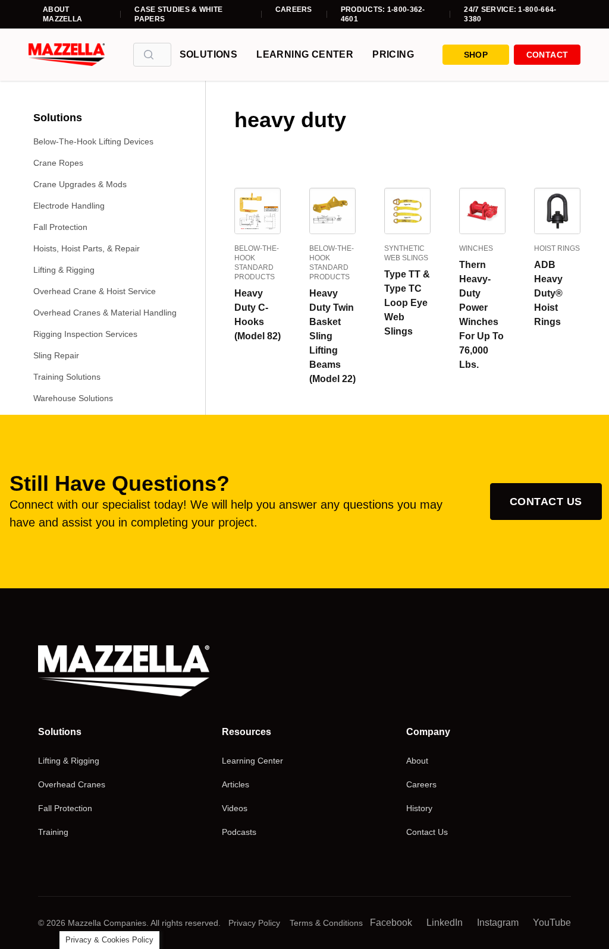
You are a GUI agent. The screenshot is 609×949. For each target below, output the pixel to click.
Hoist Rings (557, 248)
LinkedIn (444, 923)
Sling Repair (56, 355)
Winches (476, 248)
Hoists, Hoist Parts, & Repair (86, 248)
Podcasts (239, 832)
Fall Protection (60, 227)
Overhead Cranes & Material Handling (105, 312)
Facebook (391, 923)
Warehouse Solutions (73, 398)
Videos (234, 808)
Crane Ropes (58, 163)
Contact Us (546, 501)
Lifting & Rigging (64, 270)
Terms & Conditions (326, 923)
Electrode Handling (69, 205)
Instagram (498, 923)
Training (53, 832)
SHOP (476, 54)
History (419, 808)
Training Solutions (67, 377)
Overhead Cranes (71, 784)
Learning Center (304, 54)
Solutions (209, 54)
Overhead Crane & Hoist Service (94, 291)
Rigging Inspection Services (85, 334)
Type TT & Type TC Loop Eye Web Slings (407, 302)
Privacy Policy (254, 923)
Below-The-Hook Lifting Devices (93, 141)
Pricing (393, 54)
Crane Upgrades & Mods (80, 184)
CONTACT (547, 54)
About (417, 760)
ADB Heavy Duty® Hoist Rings (548, 293)
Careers (293, 9)
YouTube (552, 923)
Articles (235, 784)
